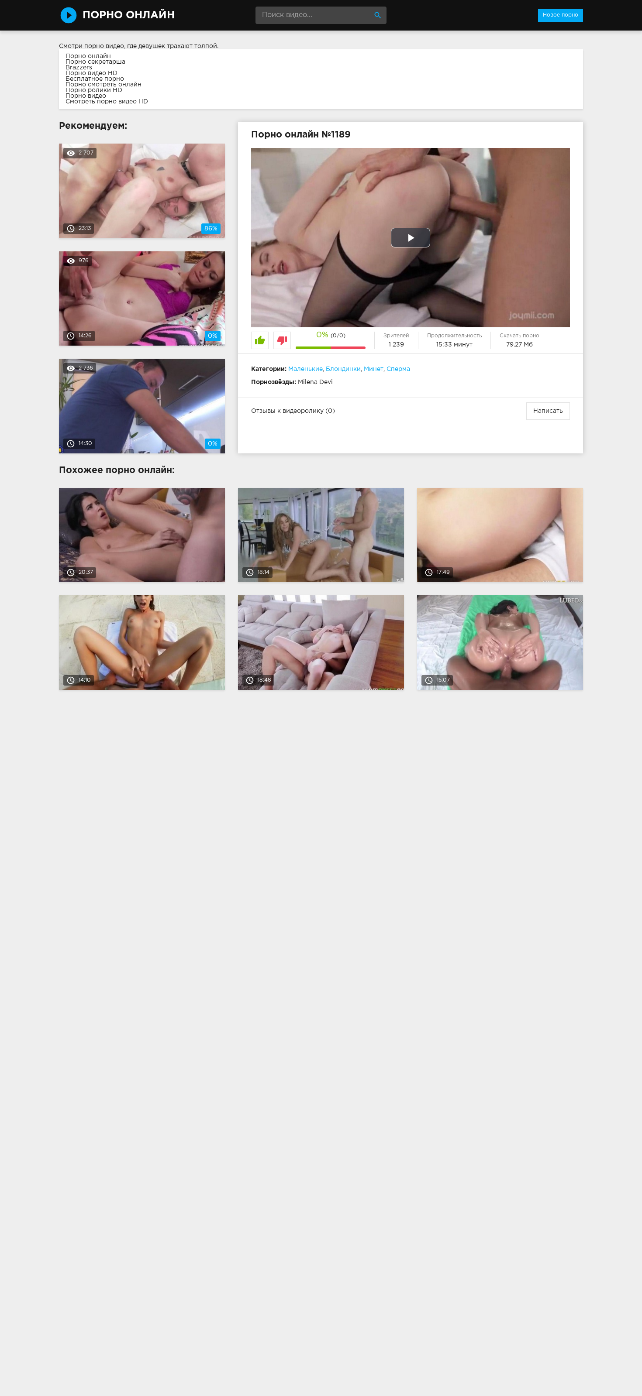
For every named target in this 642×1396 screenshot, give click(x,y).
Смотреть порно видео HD (107, 101)
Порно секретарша (95, 62)
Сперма (398, 369)
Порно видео (86, 96)
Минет (373, 369)
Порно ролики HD (94, 90)
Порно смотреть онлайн (104, 84)
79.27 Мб (519, 344)
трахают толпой (192, 46)
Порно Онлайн (129, 15)
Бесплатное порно (95, 79)
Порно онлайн (88, 56)
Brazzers (79, 67)
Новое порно (560, 15)
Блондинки (343, 369)
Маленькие (305, 369)
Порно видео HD (91, 73)
